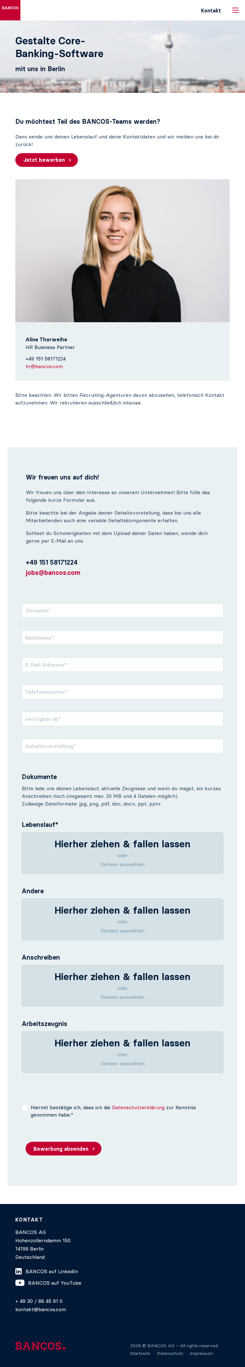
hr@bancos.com (44, 366)
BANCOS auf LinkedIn (52, 1271)
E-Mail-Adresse (46, 665)
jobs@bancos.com (53, 572)
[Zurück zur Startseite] (10, 10)
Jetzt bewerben (44, 160)
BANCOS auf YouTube (54, 1283)
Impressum (201, 1353)
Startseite (140, 1353)
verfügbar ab (43, 719)
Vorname (38, 610)
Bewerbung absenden (60, 1149)
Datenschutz (170, 1353)
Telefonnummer (46, 692)
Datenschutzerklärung (138, 1107)
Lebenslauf (40, 824)
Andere (33, 891)
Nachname (39, 638)
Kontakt (211, 10)
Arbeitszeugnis (44, 1024)
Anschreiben (41, 957)
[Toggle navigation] (235, 10)
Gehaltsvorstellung (50, 746)
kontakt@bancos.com (40, 1309)
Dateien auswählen (122, 864)
